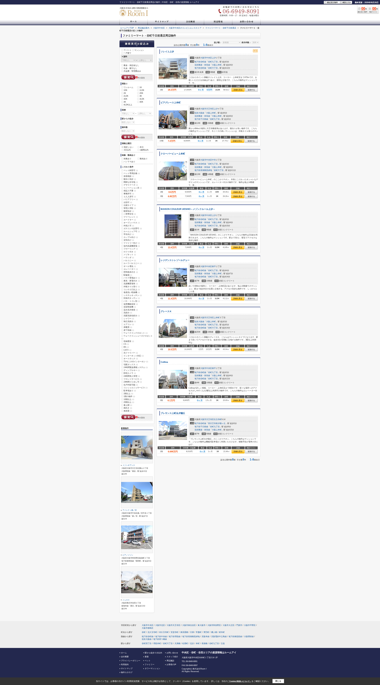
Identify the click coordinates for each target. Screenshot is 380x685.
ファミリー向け (132, 243)
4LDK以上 (128, 105)
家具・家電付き (132, 281)
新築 (147, 657)
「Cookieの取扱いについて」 (239, 681)
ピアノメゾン (127, 555)
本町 (198, 643)
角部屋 (128, 411)
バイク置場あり (132, 278)
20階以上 (129, 402)
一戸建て (127, 53)
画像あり (127, 159)
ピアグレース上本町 (171, 102)
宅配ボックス (131, 364)
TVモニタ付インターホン (136, 361)
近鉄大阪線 (199, 113)
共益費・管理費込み (132, 71)
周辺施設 (170, 661)
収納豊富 (129, 341)
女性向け (129, 240)
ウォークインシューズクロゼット (137, 337)
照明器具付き (131, 272)
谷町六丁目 (213, 68)
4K (125, 102)
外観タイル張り (132, 286)
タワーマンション (152, 668)
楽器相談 (129, 176)
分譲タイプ (130, 205)
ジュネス (126, 600)
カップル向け (131, 237)
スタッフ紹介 (172, 657)
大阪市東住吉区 (189, 625)
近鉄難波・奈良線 (202, 65)
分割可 (128, 202)
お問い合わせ (172, 653)
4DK (141, 102)
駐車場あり (130, 390)
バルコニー (130, 260)
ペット (148, 661)
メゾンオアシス (128, 465)
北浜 (192, 643)
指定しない (128, 147)
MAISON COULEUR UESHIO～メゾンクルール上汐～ (188, 209)
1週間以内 (144, 150)
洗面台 (128, 313)
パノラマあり (129, 162)
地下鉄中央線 (161, 636)
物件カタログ (127, 672)
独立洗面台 (130, 321)
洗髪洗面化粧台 (132, 315)
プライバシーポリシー (130, 661)
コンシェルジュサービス (135, 388)
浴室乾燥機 (130, 307)
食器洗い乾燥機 (132, 292)
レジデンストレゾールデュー (175, 260)
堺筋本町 (157, 643)
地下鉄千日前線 (201, 119)
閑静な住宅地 (131, 182)
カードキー (130, 220)
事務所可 (129, 194)
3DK (125, 99)
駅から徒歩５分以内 (153, 653)
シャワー (129, 318)
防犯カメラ (130, 373)
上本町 (217, 317)
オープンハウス (132, 223)
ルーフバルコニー (133, 263)
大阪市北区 (160, 625)
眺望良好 (129, 211)
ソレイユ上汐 (167, 51)
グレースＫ (166, 311)
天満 (192, 632)
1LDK (142, 90)
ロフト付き (130, 252)
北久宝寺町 (152, 632)
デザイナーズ (131, 185)
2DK (141, 93)
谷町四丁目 (146, 643)
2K (125, 93)
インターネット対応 (134, 356)
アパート (127, 50)
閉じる (278, 681)
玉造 (223, 643)
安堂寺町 (174, 632)
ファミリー (149, 664)
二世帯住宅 (130, 214)
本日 (142, 147)
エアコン (129, 324)
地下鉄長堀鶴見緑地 (203, 170)
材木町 (222, 632)
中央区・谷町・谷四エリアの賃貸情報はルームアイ (209, 652)
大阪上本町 (217, 65)
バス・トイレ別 (132, 301)
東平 (214, 266)
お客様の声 (171, 664)
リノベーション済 (133, 188)
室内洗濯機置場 (132, 246)
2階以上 (128, 393)
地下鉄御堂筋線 (235, 636)
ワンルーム (128, 87)
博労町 (206, 632)
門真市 (239, 625)
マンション (139, 50)
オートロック (131, 358)
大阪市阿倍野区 (214, 625)
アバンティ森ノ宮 (129, 510)
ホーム (124, 653)
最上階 (128, 405)
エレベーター (131, 269)
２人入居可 (130, 196)
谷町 (144, 632)
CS (126, 344)
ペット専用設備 (132, 173)
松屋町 (185, 643)
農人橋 (214, 632)
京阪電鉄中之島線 (219, 636)
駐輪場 (128, 275)
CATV (127, 350)
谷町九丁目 (213, 62)
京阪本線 (205, 636)
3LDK (142, 99)
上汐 (214, 58)
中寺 (214, 160)
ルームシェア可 (132, 231)
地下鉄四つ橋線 (160, 639)
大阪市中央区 (206, 58)
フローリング (131, 249)
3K (141, 96)
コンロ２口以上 (132, 289)
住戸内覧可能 (131, 385)
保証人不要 (130, 191)
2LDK (126, 96)
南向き (128, 408)
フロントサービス (133, 379)
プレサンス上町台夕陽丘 (173, 413)
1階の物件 (129, 396)
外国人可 (129, 226)
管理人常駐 (130, 208)
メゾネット (130, 254)
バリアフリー (131, 199)
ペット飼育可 (131, 170)
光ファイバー (131, 353)
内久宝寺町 (164, 632)
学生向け (129, 234)
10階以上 (129, 399)
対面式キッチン (132, 298)
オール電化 (130, 266)
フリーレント (131, 217)
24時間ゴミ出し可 (133, 382)
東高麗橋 (184, 632)
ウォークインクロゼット (135, 333)
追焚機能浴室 (131, 304)
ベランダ (129, 257)
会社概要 (125, 657)
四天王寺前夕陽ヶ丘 (216, 423)
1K (141, 87)
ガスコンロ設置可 (133, 228)
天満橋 (177, 643)
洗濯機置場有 (131, 283)
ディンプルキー (132, 370)
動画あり (144, 159)
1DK (125, 90)
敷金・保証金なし (131, 65)
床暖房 (128, 327)
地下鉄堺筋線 (174, 636)
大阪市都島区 (147, 628)
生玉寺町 (218, 419)
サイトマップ (127, 668)
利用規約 (125, 664)
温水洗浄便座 (131, 310)
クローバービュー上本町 (173, 154)
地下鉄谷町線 (200, 62)
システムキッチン (133, 295)
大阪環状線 (249, 636)
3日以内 (127, 150)
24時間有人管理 (132, 376)
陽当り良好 (130, 179)
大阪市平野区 (250, 625)
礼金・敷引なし (130, 68)
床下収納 (129, 330)
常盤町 (199, 632)
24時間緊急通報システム (136, 367)
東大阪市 (201, 625)
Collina (164, 362)
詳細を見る (238, 90)
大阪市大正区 (228, 625)
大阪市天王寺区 (207, 109)
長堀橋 (204, 643)
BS (126, 347)
